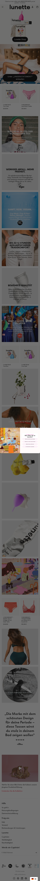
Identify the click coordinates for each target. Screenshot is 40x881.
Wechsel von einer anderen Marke (30, 441)
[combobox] (34, 879)
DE (35, 879)
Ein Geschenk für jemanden (30, 446)
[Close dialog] (39, 428)
